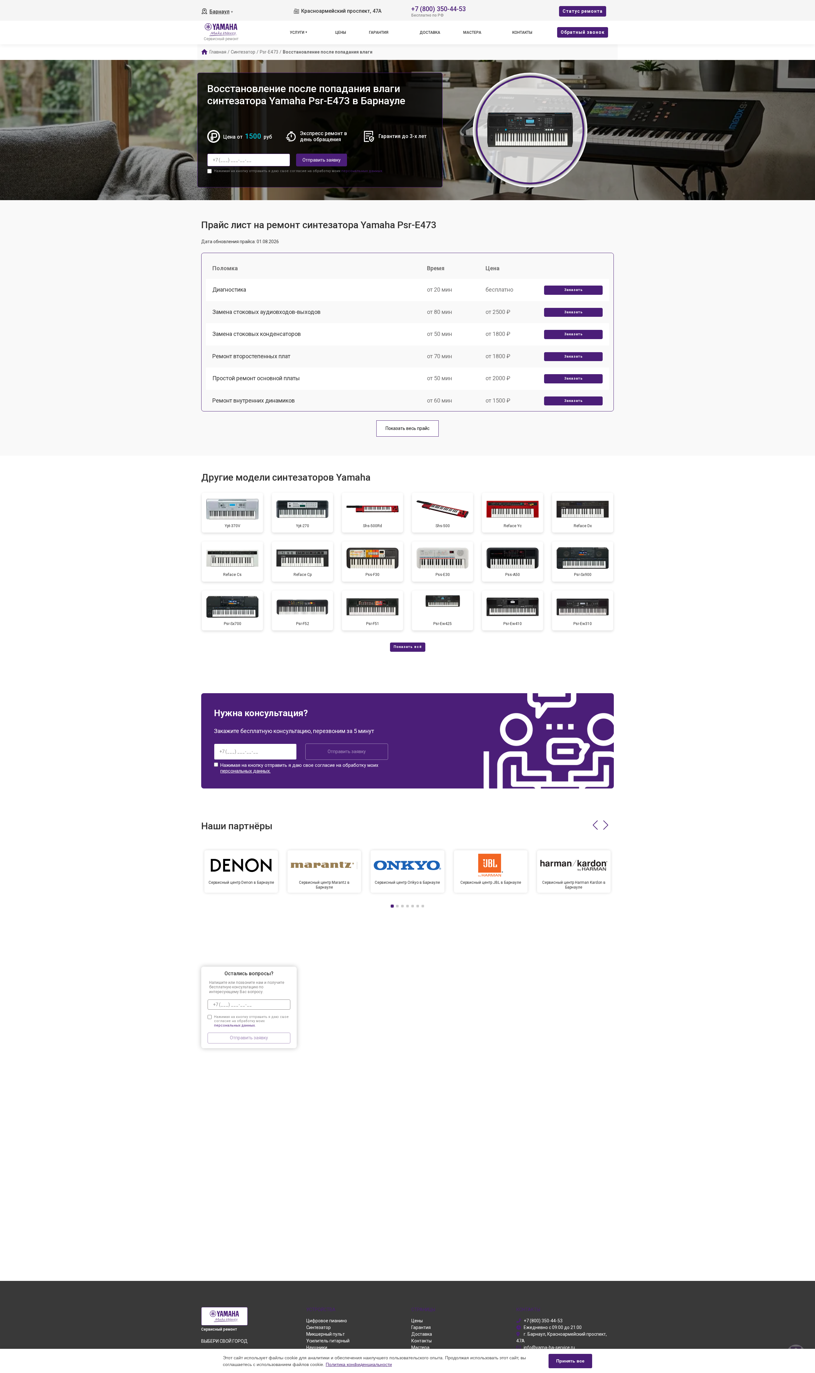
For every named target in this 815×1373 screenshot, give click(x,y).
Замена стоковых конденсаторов (256, 334)
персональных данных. (362, 171)
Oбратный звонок (583, 32)
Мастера (472, 32)
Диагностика (229, 289)
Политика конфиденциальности (359, 1364)
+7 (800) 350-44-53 (438, 8)
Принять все (570, 1360)
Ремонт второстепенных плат (251, 356)
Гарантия (378, 32)
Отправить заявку (321, 160)
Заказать (573, 290)
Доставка (430, 32)
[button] (595, 825)
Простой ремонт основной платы (256, 378)
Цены (340, 32)
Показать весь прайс (407, 428)
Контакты (522, 32)
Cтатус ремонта (583, 11)
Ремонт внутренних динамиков (253, 400)
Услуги (297, 32)
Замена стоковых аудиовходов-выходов (266, 312)
